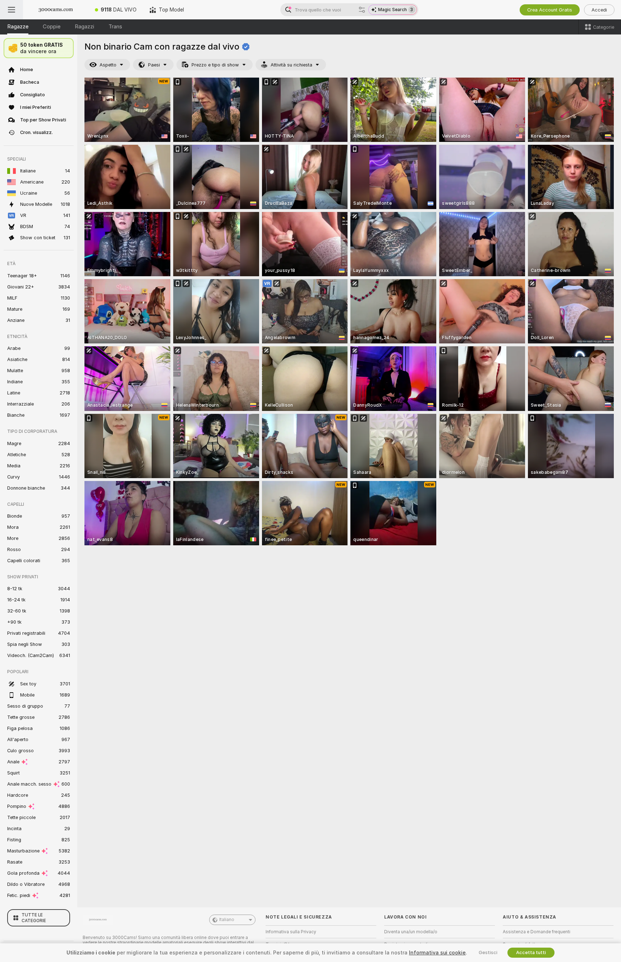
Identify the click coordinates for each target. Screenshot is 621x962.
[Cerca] (362, 10)
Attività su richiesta (291, 65)
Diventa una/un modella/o (410, 931)
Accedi (599, 10)
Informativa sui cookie (437, 953)
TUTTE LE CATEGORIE (34, 917)
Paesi (154, 65)
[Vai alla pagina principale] (55, 9)
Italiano (226, 919)
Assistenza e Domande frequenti (536, 931)
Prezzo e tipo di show (215, 65)
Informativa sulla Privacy (291, 931)
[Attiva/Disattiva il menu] (11, 9)
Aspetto (108, 65)
